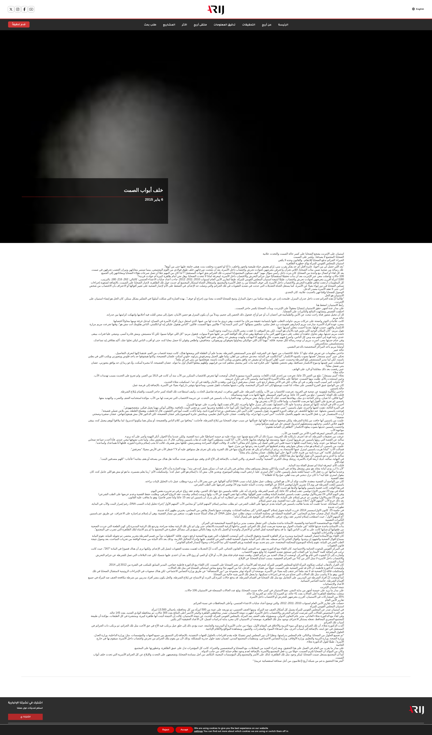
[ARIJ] (416, 710)
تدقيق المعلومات (224, 25)
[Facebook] (24, 9)
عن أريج (267, 25)
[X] (11, 9)
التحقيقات (248, 25)
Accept (184, 729)
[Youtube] (31, 9)
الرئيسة (283, 25)
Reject (165, 729)
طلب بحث (150, 25)
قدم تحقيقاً (18, 24)
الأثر (184, 25)
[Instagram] (18, 9)
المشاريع (169, 25)
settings (198, 731)
